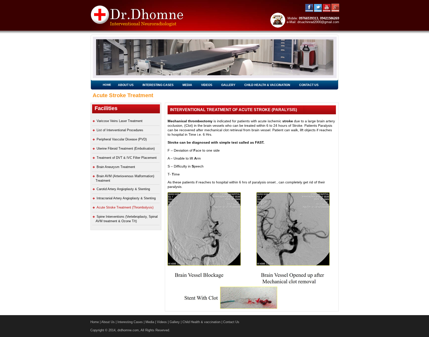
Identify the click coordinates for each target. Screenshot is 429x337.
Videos (206, 85)
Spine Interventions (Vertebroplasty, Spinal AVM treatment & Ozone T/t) (127, 219)
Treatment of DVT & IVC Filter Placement (127, 158)
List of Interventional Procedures (120, 130)
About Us (126, 85)
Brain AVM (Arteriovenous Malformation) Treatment (125, 178)
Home (107, 84)
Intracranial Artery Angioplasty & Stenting (126, 198)
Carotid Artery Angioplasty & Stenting (123, 189)
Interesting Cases (158, 85)
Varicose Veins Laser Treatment (120, 121)
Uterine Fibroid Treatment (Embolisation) (126, 148)
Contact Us (231, 322)
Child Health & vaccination (267, 85)
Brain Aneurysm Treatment (116, 167)
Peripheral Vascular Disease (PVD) (122, 139)
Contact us (309, 85)
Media (187, 85)
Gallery (228, 85)
